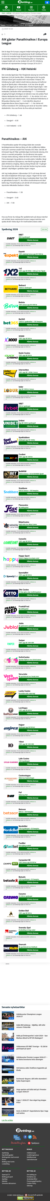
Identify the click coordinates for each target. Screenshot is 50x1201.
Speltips (5, 1179)
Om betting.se (31, 1175)
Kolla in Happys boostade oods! (29, 558)
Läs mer (44, 229)
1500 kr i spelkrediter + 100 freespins (31, 321)
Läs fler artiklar (7, 1120)
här (29, 245)
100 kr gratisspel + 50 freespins (29, 828)
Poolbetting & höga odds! (27, 930)
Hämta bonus (32, 240)
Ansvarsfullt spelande (35, 1195)
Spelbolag (5, 1153)
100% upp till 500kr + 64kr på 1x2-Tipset (32, 271)
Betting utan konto (8, 1162)
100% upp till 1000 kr (26, 457)
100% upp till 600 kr (25, 710)
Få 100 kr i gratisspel (25, 896)
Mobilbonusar (31, 1157)
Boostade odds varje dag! (27, 693)
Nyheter (4, 1181)
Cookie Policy (31, 1183)
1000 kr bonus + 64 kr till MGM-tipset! (31, 474)
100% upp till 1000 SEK (26, 643)
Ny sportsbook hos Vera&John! (29, 676)
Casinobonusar (32, 1159)
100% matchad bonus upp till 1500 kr (31, 254)
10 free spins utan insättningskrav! (30, 592)
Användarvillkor (32, 1179)
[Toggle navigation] (3, 2)
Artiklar (8, 13)
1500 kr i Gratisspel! (25, 288)
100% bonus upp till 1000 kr (28, 305)
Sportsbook (29, 25)
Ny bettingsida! (23, 507)
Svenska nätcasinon (9, 1183)
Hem (3, 13)
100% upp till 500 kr (25, 338)
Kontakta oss (31, 1177)
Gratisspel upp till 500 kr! (27, 727)
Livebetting (5, 1164)
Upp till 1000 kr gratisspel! (27, 423)
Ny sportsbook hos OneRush (28, 947)
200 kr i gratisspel (24, 406)
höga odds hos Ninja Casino (28, 524)
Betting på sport (7, 1177)
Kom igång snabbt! (25, 845)
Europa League (12, 25)
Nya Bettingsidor (7, 1155)
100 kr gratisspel (24, 761)
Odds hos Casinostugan (26, 778)
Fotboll (21, 25)
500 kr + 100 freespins (26, 812)
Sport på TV (6, 1175)
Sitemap (30, 1186)
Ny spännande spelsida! (26, 626)
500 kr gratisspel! (24, 237)
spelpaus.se (9, 245)
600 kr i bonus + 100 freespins (28, 490)
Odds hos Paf (23, 795)
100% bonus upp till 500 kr (27, 862)
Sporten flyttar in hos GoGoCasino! (30, 660)
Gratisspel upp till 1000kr (27, 440)
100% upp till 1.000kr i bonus (28, 372)
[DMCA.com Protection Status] (25, 1198)
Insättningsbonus (33, 1155)
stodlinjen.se (32, 244)
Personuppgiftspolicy (34, 1181)
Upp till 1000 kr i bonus (26, 389)
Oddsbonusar (31, 1153)
